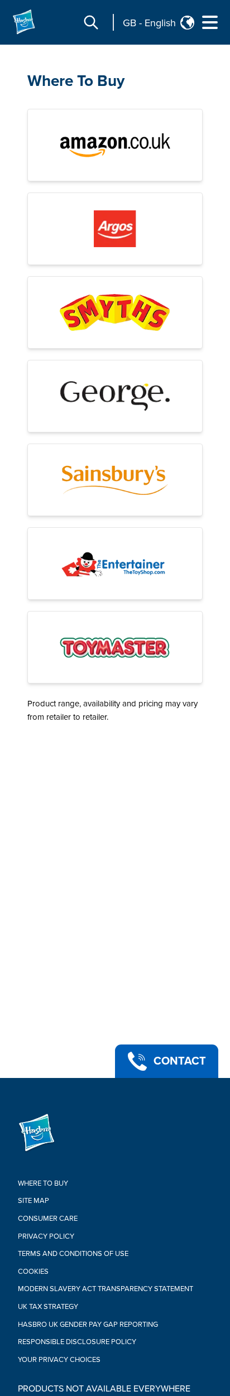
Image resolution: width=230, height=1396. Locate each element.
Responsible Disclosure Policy (77, 1341)
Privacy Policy (46, 1236)
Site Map (33, 1200)
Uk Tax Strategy (48, 1306)
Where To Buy (75, 80)
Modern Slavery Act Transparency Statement (105, 1288)
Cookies (33, 1271)
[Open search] (91, 22)
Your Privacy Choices (59, 1359)
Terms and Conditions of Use (73, 1253)
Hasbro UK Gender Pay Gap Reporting (88, 1324)
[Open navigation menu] (210, 22)
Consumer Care (48, 1218)
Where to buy (43, 1183)
